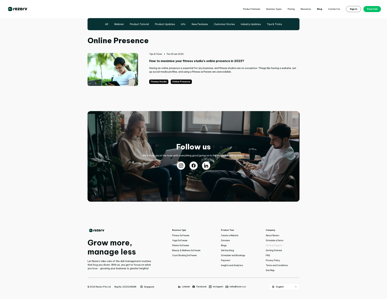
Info (183, 24)
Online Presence (181, 81)
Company (270, 230)
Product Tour (227, 230)
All (106, 24)
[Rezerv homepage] (17, 9)
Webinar (119, 24)
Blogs (224, 245)
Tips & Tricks (274, 24)
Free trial (372, 9)
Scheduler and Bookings (233, 255)
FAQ (268, 255)
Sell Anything (227, 250)
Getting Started (274, 250)
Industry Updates (251, 24)
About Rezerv (272, 235)
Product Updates (165, 24)
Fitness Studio (159, 81)
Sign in (353, 9)
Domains (225, 240)
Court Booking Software (184, 255)
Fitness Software (180, 235)
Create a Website (229, 235)
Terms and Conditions (277, 265)
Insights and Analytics (232, 265)
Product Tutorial (139, 24)
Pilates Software (180, 245)
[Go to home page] (119, 230)
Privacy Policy (273, 260)
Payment (225, 260)
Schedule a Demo (274, 240)
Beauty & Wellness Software (186, 250)
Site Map (270, 270)
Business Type (179, 230)
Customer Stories (224, 24)
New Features (200, 24)
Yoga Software (179, 240)
